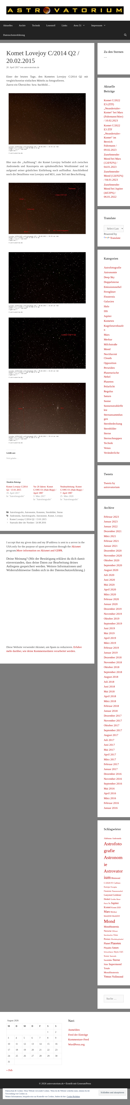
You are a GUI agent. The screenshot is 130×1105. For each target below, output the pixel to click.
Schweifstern (108, 952)
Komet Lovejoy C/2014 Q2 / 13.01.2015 (28, 519)
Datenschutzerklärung (14, 35)
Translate (115, 237)
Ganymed (108, 895)
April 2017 (110, 754)
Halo (106, 306)
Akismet (76, 546)
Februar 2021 (111, 540)
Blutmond (115, 878)
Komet (51, 515)
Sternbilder (51, 512)
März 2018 (110, 701)
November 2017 (113, 720)
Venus (107, 448)
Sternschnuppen (113, 438)
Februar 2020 (111, 599)
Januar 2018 (111, 710)
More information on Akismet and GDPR (39, 550)
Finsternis (109, 296)
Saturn (107, 396)
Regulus (108, 391)
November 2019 (113, 613)
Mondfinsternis (111, 926)
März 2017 (110, 759)
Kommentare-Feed (78, 1039)
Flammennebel (117, 891)
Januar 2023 (111, 521)
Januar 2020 (111, 604)
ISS (106, 311)
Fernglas (114, 887)
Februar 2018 (111, 705)
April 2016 (110, 793)
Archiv (22, 25)
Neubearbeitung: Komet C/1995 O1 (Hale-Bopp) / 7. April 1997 (71, 490)
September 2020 (113, 565)
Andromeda (15, 515)
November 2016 (113, 778)
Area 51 (77, 25)
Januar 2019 (111, 652)
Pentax (107, 939)
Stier (106, 964)
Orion (115, 935)
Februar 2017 (111, 764)
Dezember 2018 (113, 657)
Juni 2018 (109, 686)
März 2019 (110, 642)
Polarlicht (109, 386)
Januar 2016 (111, 807)
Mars (107, 334)
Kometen (40, 512)
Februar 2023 (111, 516)
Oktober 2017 (111, 725)
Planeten (109, 381)
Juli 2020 (109, 575)
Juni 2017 (109, 744)
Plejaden (107, 948)
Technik (36, 25)
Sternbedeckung (113, 423)
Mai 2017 (109, 749)
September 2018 (113, 672)
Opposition (110, 363)
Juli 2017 (109, 740)
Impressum (96, 25)
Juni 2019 (109, 628)
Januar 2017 (111, 769)
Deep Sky (109, 277)
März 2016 (110, 798)
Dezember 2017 (113, 715)
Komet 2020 (116, 907)
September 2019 (113, 623)
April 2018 (110, 696)
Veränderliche (112, 452)
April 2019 (110, 638)
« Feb (9, 1070)
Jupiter (108, 316)
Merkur (108, 339)
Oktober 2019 (111, 618)
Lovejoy (59, 515)
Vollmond (117, 976)
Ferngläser (110, 291)
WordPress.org (76, 1044)
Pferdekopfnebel (117, 939)
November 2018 (113, 662)
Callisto (117, 883)
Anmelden (74, 1029)
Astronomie (30, 512)
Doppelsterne (111, 282)
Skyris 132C (118, 952)
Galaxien (109, 301)
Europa (107, 887)
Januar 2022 (111, 526)
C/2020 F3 (108, 883)
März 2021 (110, 536)
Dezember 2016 (113, 773)
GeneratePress (84, 1083)
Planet (107, 943)
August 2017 (111, 735)
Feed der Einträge (78, 1034)
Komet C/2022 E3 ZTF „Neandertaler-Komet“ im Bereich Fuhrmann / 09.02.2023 (112, 137)
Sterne (60, 512)
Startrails (113, 956)
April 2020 (110, 589)
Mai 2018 (109, 691)
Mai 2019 (109, 633)
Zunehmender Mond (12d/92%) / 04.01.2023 (113, 175)
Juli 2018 (109, 681)
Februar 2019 (111, 647)
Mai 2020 (109, 584)
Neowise (107, 931)
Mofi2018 (107, 916)
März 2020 (110, 594)
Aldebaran (108, 838)
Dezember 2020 (113, 550)
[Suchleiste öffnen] (125, 35)
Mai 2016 (109, 788)
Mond (107, 349)
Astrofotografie (17, 512)
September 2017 (113, 730)
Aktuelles (8, 25)
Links (64, 25)
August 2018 (111, 676)
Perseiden (109, 367)
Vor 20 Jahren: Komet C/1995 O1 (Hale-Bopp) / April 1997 (44, 490)
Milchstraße (110, 344)
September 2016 (113, 783)
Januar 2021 (111, 545)
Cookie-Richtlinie (73, 1096)
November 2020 (113, 555)
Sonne (107, 401)
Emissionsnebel (112, 287)
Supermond (115, 964)
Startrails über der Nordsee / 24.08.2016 (28, 522)
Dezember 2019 (113, 608)
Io (109, 903)
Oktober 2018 (111, 667)
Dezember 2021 (113, 531)
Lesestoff (50, 25)
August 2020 (111, 570)
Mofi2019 (116, 916)
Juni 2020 (109, 579)
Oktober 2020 (111, 560)
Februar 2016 (111, 803)
